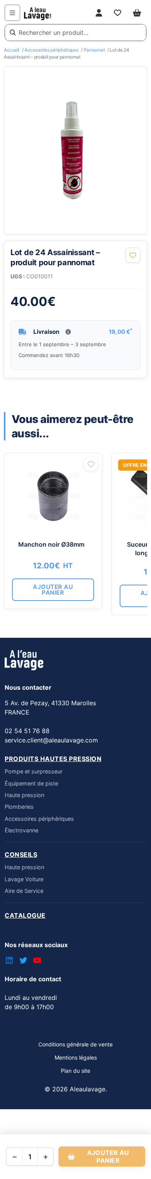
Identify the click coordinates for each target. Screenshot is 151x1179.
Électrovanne (21, 830)
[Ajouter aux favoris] (133, 255)
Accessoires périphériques (51, 50)
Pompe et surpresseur (33, 771)
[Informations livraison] (68, 331)
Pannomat (94, 50)
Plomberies (19, 806)
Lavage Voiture (24, 879)
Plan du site (75, 1070)
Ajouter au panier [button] (53, 589)
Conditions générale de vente (75, 1044)
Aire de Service (24, 890)
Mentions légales (76, 1057)
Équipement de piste (31, 783)
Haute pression (24, 795)
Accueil (11, 50)
